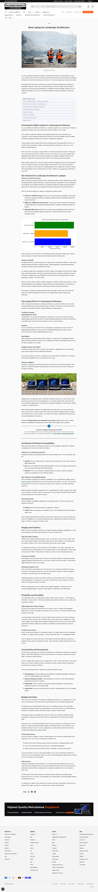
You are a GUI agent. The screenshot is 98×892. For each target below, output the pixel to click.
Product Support (83, 842)
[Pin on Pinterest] (35, 791)
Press (53, 839)
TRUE (6, 17)
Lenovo (32, 853)
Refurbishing (69, 12)
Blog (49, 23)
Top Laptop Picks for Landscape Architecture (33, 106)
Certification (55, 859)
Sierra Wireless (34, 867)
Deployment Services (57, 864)
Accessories (8, 851)
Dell (24, 12)
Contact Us (82, 839)
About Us (54, 834)
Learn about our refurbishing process (64, 433)
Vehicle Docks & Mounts (11, 853)
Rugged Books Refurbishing (59, 837)
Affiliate (81, 856)
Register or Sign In (58, 1)
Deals (6, 12)
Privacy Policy (55, 883)
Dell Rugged (8, 837)
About (62, 12)
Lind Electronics (34, 870)
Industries (81, 862)
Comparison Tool (83, 859)
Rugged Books (11, 883)
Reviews (54, 845)
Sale (6, 856)
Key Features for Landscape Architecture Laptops (34, 104)
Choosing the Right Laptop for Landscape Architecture (35, 101)
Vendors (54, 862)
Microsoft (32, 856)
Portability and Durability (28, 114)
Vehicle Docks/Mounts (48, 15)
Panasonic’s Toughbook (28, 364)
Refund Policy (63, 883)
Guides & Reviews (83, 837)
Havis (31, 845)
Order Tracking (68, 1)
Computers (18, 15)
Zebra (31, 864)
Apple (31, 859)
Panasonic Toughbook (14, 12)
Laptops (7, 842)
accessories (34, 652)
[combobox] (56, 6)
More (10, 17)
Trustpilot (54, 848)
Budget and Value (27, 120)
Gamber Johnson (34, 842)
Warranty (81, 848)
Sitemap (91, 886)
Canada (54, 853)
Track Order (82, 864)
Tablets (6, 845)
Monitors (7, 848)
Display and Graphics (28, 112)
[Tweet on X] (28, 791)
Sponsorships (55, 856)
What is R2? (82, 845)
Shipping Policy (80, 883)
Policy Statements (89, 883)
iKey (31, 862)
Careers (81, 853)
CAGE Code (55, 851)
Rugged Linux (46, 12)
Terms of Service (71, 883)
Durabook (37, 12)
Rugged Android (8, 15)
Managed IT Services (57, 873)
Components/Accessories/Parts (32, 15)
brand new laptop (26, 481)
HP (31, 851)
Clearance (7, 859)
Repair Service (77, 12)
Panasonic (32, 834)
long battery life (63, 169)
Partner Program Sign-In (58, 867)
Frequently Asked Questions (86, 834)
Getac (29, 12)
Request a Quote (83, 851)
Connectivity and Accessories (30, 117)
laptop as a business (35, 730)
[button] (3, 889)
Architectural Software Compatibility (31, 109)
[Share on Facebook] (31, 791)
